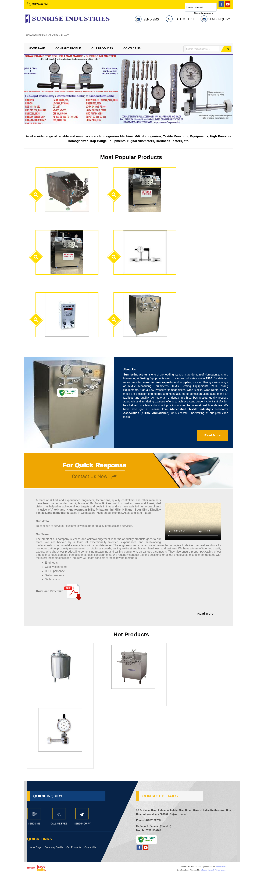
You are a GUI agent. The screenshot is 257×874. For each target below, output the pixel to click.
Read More (212, 435)
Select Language (202, 13)
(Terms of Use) (221, 867)
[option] (128, 123)
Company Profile (68, 48)
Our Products (102, 48)
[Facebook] (221, 6)
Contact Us (132, 48)
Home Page (37, 48)
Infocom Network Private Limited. (214, 870)
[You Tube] (227, 6)
